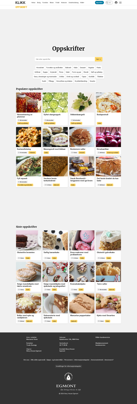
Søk (97, 59)
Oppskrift (21, 7)
